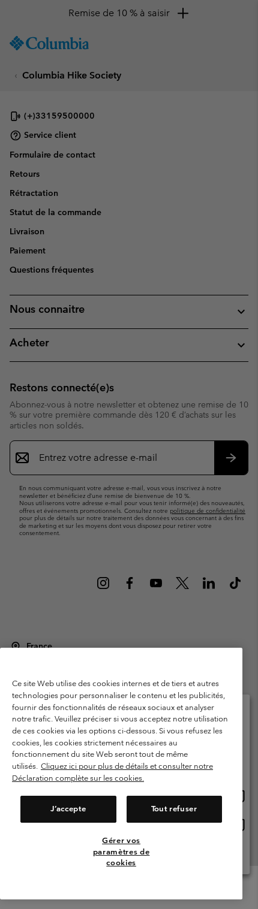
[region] (121, 773)
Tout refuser (174, 809)
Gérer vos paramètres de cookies (121, 851)
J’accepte (68, 809)
